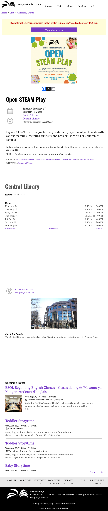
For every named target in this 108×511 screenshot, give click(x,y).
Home (4, 12)
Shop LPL (11, 480)
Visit (59, 6)
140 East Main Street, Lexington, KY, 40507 (23, 291)
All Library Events (25, 12)
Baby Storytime (17, 465)
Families (57, 159)
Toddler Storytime (19, 420)
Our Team (25, 480)
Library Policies (68, 482)
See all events (96, 472)
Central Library (31, 118)
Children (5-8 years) (86, 159)
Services (82, 6)
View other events (54, 30)
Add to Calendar (30, 115)
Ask (93, 6)
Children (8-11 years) (70, 159)
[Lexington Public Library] (17, 494)
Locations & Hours (54, 482)
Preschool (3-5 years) (44, 159)
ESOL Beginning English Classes (53, 389)
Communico (70, 503)
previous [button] (10, 228)
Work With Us (40, 482)
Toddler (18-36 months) (26, 159)
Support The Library (97, 482)
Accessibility (59, 503)
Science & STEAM (25, 163)
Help (82, 480)
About (70, 6)
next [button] (98, 228)
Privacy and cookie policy (43, 503)
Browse (48, 6)
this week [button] (53, 228)
